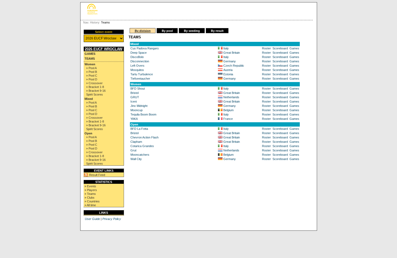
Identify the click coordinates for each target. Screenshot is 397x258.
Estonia (228, 74)
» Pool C (91, 75)
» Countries (92, 201)
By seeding (192, 30)
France (228, 118)
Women (90, 64)
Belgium (228, 110)
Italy (226, 48)
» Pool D (91, 79)
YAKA (134, 118)
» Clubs (90, 197)
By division (143, 30)
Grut (133, 150)
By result (217, 30)
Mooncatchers (139, 154)
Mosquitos (137, 70)
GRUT (134, 97)
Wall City (136, 159)
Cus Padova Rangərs (144, 48)
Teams (90, 58)
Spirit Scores (94, 94)
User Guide (92, 218)
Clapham (136, 141)
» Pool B (91, 71)
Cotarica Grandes (142, 146)
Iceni (133, 101)
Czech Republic (233, 65)
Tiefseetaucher (140, 78)
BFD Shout (137, 88)
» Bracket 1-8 (95, 87)
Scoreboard (280, 48)
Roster (266, 48)
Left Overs (137, 65)
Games (90, 53)
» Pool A (91, 68)
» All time (90, 205)
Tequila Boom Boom (143, 114)
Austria (228, 70)
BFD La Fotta (139, 128)
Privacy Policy (111, 218)
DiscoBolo (137, 57)
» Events (90, 186)
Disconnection (139, 61)
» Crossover (94, 83)
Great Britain (231, 52)
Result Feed (97, 174)
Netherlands (231, 97)
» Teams (90, 193)
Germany (229, 61)
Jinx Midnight (138, 105)
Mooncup (136, 110)
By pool (167, 30)
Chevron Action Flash (144, 137)
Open (88, 133)
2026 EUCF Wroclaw (103, 49)
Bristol (134, 92)
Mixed (89, 98)
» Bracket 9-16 (96, 90)
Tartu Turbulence (141, 74)
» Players (91, 190)
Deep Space (138, 52)
